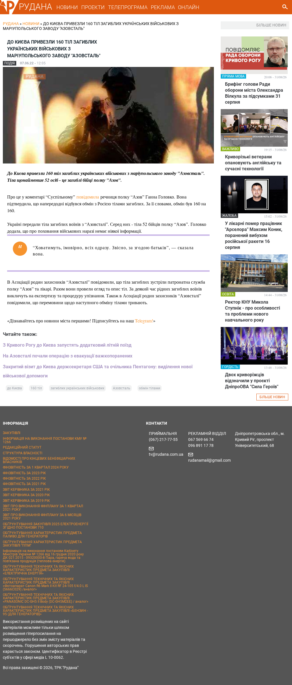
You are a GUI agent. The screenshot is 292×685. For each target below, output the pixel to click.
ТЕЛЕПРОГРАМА (127, 7)
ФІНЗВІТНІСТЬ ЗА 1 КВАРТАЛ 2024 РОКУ (36, 467)
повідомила (87, 197)
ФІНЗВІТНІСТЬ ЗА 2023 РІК (24, 473)
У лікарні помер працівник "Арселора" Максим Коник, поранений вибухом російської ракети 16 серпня (253, 235)
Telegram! (144, 321)
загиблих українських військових (77, 388)
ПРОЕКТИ (93, 7)
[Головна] (9, 13)
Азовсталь (121, 388)
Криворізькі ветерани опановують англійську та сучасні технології (253, 162)
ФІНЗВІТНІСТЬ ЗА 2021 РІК (24, 484)
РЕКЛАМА (163, 7)
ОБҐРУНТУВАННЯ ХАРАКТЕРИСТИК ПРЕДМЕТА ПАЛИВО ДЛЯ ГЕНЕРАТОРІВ (42, 534)
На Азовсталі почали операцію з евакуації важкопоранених (67, 356)
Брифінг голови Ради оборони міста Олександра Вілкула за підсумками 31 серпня (254, 93)
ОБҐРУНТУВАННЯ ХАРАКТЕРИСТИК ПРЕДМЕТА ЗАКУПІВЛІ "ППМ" (42, 543)
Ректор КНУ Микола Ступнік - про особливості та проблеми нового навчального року (252, 311)
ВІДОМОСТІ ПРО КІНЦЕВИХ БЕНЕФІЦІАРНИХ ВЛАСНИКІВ (39, 460)
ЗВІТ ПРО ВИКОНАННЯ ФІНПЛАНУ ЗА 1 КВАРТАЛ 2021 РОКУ (43, 508)
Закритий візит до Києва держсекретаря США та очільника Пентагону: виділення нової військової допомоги (97, 371)
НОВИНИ (67, 7)
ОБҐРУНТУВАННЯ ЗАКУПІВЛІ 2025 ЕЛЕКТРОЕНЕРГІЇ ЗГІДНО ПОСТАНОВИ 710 (45, 525)
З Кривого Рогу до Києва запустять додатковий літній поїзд (67, 345)
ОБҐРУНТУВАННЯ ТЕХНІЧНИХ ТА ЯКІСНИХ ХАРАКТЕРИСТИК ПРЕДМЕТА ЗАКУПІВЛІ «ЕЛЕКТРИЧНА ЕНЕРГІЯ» (38, 570)
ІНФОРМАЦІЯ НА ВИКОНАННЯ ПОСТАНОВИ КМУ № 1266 (44, 440)
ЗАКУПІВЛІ (11, 433)
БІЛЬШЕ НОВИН (272, 397)
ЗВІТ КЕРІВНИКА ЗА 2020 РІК (26, 495)
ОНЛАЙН (188, 7)
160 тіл (36, 388)
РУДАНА (35, 7)
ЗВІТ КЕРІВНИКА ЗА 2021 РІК (26, 490)
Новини (31, 23)
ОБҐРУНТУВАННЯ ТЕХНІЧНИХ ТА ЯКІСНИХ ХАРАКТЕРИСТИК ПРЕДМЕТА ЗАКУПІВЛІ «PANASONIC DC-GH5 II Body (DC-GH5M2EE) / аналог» (45, 598)
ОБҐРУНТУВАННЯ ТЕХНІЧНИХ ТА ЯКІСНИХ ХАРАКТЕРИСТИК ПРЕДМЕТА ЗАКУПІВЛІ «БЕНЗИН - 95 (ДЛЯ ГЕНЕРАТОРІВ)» (45, 610)
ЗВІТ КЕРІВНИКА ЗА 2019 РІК (26, 501)
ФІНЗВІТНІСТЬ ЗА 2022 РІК (24, 478)
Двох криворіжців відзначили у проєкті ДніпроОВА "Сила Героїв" (251, 380)
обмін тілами (149, 388)
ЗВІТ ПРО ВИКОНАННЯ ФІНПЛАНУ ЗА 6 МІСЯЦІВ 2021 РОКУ (42, 516)
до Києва (14, 388)
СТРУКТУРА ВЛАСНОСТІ (22, 453)
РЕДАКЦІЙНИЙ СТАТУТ (22, 447)
